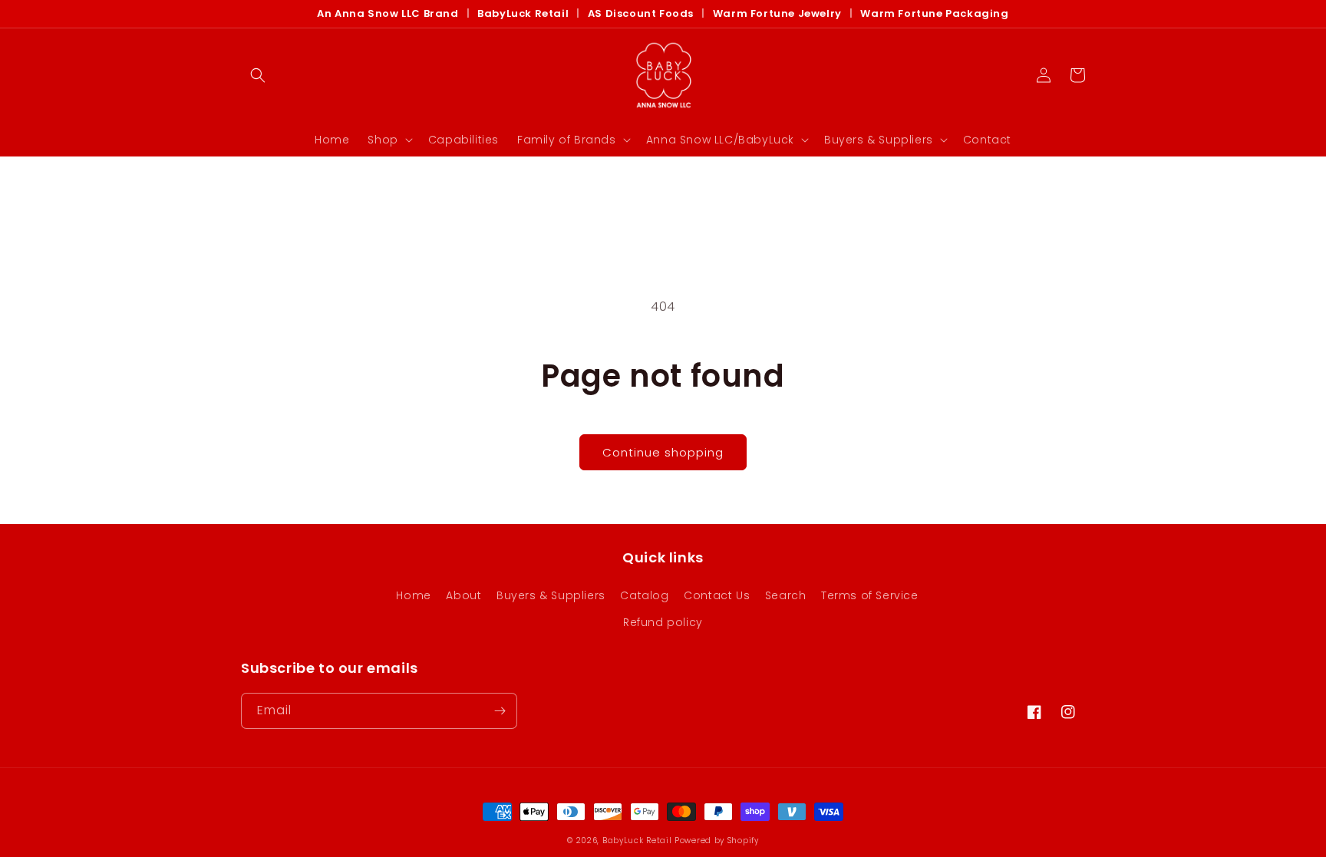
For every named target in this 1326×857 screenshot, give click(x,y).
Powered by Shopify (717, 840)
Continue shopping (663, 452)
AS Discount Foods (641, 14)
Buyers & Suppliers (550, 595)
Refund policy (663, 622)
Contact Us (717, 595)
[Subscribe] (499, 711)
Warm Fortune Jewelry (777, 14)
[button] (258, 75)
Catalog (644, 595)
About (463, 595)
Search (785, 595)
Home (413, 595)
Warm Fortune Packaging (934, 14)
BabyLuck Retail (523, 14)
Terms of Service (870, 595)
